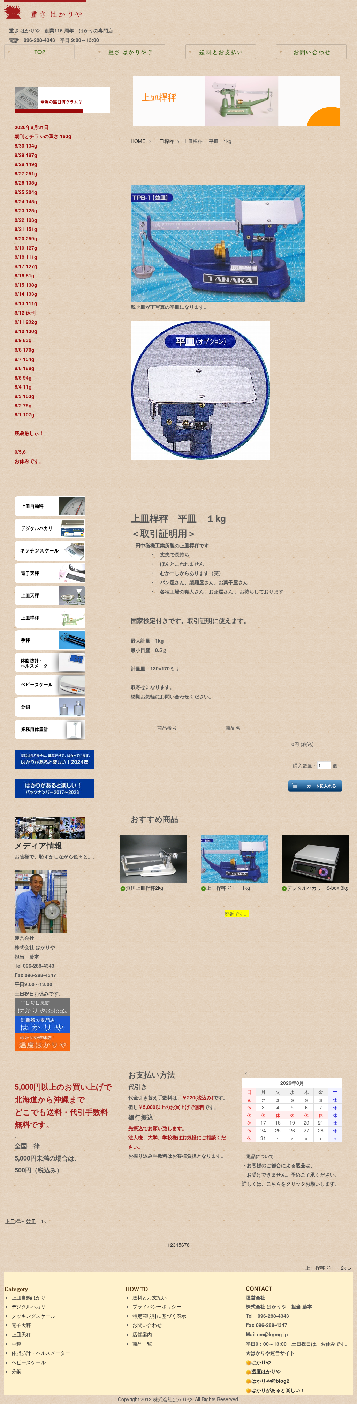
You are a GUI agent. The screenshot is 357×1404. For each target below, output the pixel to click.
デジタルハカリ (29, 1306)
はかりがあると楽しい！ (278, 1390)
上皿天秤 (21, 1334)
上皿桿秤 (164, 140)
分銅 (16, 1371)
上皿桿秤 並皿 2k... (327, 1267)
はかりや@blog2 (270, 1380)
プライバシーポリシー (156, 1306)
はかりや (261, 1362)
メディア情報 (42, 845)
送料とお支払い (149, 1297)
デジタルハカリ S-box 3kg (318, 887)
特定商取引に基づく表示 (159, 1315)
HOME (138, 140)
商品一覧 (142, 1343)
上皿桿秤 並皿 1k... (27, 1221)
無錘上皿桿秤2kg (144, 887)
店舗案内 (142, 1334)
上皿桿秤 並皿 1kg (228, 887)
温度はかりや (266, 1371)
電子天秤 (21, 1324)
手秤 (16, 1343)
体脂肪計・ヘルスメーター (41, 1352)
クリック (295, 1183)
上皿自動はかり (29, 1297)
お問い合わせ (147, 1324)
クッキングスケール (33, 1315)
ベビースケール (29, 1362)
